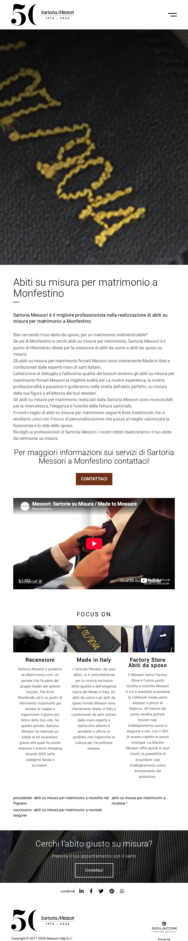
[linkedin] (81, 891)
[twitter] (101, 891)
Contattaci (94, 870)
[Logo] (43, 14)
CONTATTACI (94, 479)
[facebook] (91, 891)
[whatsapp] (122, 891)
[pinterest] (111, 891)
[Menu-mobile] (172, 14)
